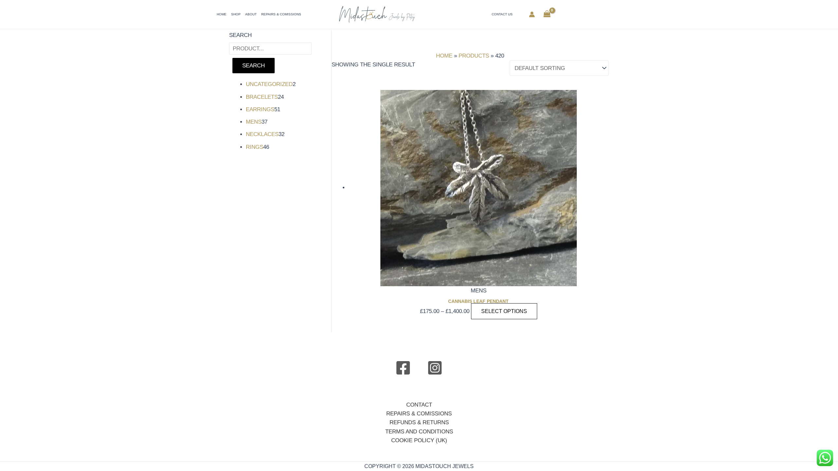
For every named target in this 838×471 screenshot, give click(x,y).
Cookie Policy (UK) (419, 440)
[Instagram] (435, 367)
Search (240, 35)
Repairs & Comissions (281, 14)
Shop (236, 14)
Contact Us (502, 14)
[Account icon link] (532, 14)
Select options (504, 311)
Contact (419, 405)
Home (222, 14)
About (251, 14)
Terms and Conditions (419, 431)
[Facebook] (403, 367)
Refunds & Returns (419, 422)
